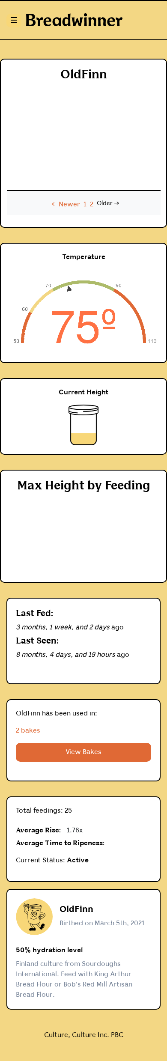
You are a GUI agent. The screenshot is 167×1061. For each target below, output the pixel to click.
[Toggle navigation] (12, 20)
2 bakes (28, 730)
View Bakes (83, 752)
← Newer (66, 204)
